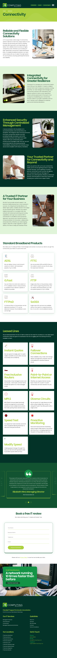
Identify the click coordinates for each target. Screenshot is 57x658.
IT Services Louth (6, 642)
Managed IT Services (7, 619)
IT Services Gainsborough (8, 644)
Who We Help (33, 623)
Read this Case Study (13, 583)
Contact (32, 625)
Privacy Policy (23, 557)
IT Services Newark (7, 650)
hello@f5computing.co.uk (35, 640)
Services (10, 11)
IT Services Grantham (8, 635)
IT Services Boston (7, 637)
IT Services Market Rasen (8, 646)
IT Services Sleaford (7, 640)
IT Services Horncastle (8, 639)
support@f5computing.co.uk (36, 643)
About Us (32, 619)
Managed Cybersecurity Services (10, 625)
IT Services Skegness (7, 648)
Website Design (20, 612)
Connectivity (6, 623)
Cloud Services (6, 621)
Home (4, 11)
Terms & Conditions (34, 627)
